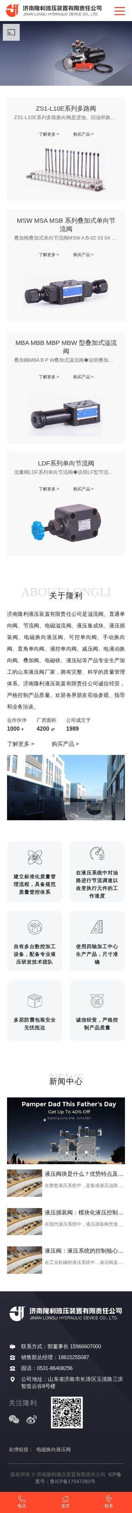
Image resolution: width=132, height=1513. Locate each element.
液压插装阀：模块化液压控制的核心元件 (85, 1212)
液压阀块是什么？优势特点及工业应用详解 (85, 1174)
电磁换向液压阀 (53, 1449)
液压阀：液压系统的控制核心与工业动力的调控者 (85, 1251)
